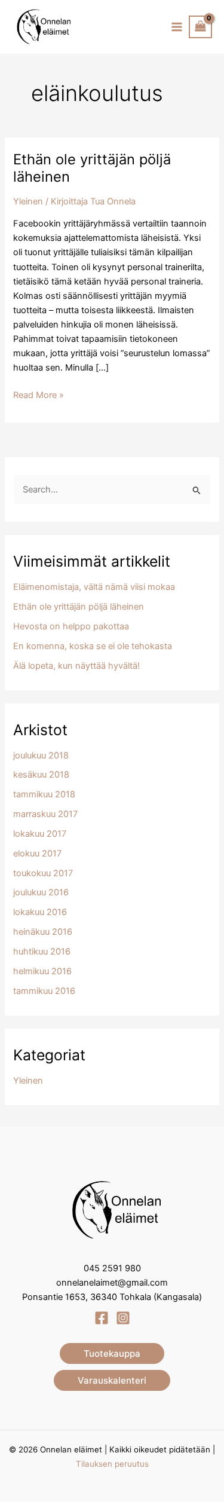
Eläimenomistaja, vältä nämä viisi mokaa (94, 587)
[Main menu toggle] (177, 27)
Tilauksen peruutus (112, 1464)
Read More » (38, 395)
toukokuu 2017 (43, 873)
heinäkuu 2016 (42, 931)
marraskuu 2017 (45, 814)
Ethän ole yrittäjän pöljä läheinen (78, 606)
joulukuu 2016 (41, 892)
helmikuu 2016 (42, 971)
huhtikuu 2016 (41, 951)
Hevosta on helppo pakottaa (71, 626)
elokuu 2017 (37, 853)
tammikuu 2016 (44, 991)
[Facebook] (101, 1318)
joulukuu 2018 (41, 755)
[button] (112, 1353)
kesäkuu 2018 (41, 774)
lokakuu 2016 (40, 912)
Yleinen (28, 201)
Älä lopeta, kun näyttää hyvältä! (76, 665)
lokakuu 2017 (39, 833)
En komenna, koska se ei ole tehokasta (92, 646)
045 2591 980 (112, 1268)
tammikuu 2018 (44, 794)
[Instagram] (123, 1318)
